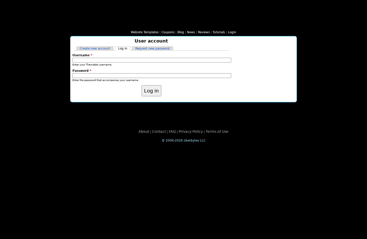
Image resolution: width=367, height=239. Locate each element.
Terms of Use (217, 132)
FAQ (172, 132)
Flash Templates (100, 24)
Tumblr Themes (279, 24)
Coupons (168, 32)
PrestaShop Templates (231, 24)
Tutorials (219, 32)
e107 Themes (136, 24)
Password (81, 70)
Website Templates (145, 32)
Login (232, 32)
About (144, 132)
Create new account (95, 48)
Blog (181, 32)
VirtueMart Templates (243, 24)
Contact (159, 132)
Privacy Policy (191, 132)
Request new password (152, 48)
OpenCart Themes (207, 24)
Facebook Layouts (267, 24)
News (191, 32)
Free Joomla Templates (148, 24)
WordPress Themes (112, 24)
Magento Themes (195, 24)
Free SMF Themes (183, 24)
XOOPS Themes (160, 24)
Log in (124, 48)
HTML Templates (88, 24)
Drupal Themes (124, 24)
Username (82, 55)
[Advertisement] (183, 115)
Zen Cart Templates (255, 24)
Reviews (204, 32)
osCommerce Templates (219, 24)
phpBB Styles (172, 24)
